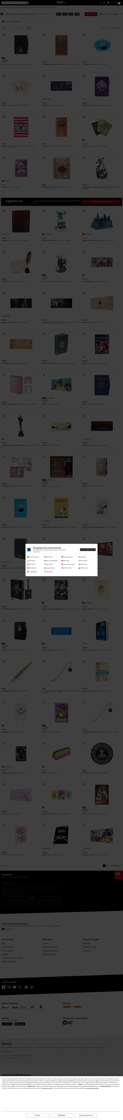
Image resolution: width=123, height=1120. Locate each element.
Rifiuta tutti (61, 1115)
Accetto (37, 1115)
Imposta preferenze (86, 1115)
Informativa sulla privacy (92, 1088)
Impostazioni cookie (46, 1088)
